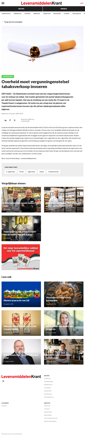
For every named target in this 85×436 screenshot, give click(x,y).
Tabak (41, 172)
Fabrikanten (17, 13)
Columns (66, 13)
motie (21, 172)
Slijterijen (37, 13)
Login (81, 3)
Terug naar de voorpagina (13, 22)
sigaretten (31, 172)
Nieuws (21, 9)
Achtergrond (77, 13)
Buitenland (57, 13)
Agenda (4, 406)
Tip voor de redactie (50, 418)
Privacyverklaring (50, 421)
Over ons (47, 406)
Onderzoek (46, 13)
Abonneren (48, 415)
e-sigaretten (10, 172)
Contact (47, 409)
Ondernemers (6, 13)
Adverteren (48, 412)
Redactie (5, 113)
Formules (27, 13)
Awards (64, 9)
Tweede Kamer (53, 172)
